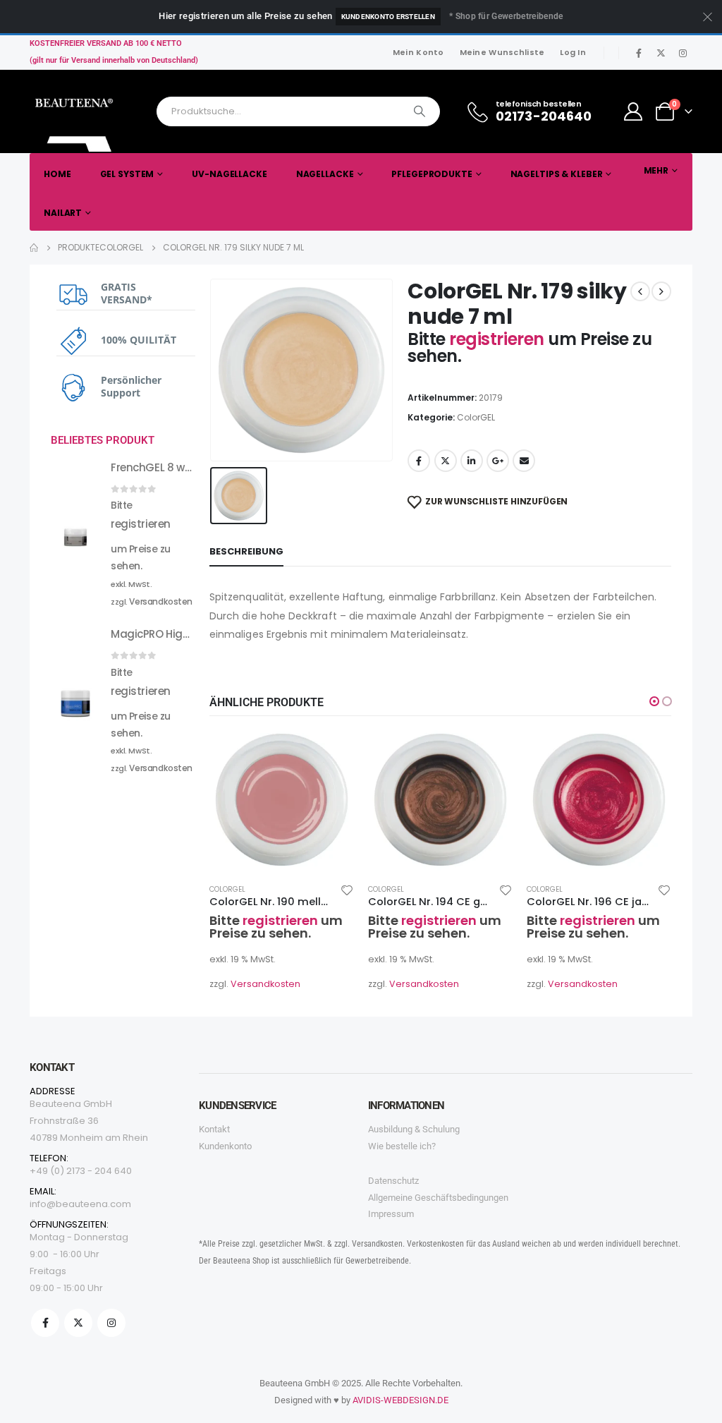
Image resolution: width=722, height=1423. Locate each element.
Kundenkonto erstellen (388, 16)
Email (524, 460)
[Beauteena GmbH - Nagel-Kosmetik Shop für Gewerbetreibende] (75, 121)
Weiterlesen (330, 750)
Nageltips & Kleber (556, 174)
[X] (660, 53)
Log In (573, 52)
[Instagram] (682, 53)
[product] (281, 799)
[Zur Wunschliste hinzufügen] (347, 889)
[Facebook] (639, 53)
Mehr (656, 170)
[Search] (419, 111)
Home (57, 174)
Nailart (63, 213)
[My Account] (633, 111)
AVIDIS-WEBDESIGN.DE (400, 1400)
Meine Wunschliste (502, 52)
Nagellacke (325, 174)
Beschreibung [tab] (246, 551)
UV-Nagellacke (229, 174)
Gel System (127, 174)
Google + (498, 460)
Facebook (419, 460)
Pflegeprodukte (431, 174)
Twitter (445, 460)
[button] (654, 701)
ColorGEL (476, 417)
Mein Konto (418, 52)
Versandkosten (265, 984)
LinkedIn (471, 460)
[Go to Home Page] (34, 247)
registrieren (498, 339)
